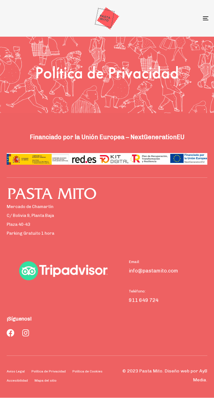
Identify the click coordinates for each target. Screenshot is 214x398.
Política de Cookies (87, 371)
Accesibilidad (17, 380)
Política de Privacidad (48, 371)
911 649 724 (144, 300)
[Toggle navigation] (174, 18)
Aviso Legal (16, 371)
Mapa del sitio (46, 380)
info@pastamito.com (153, 271)
